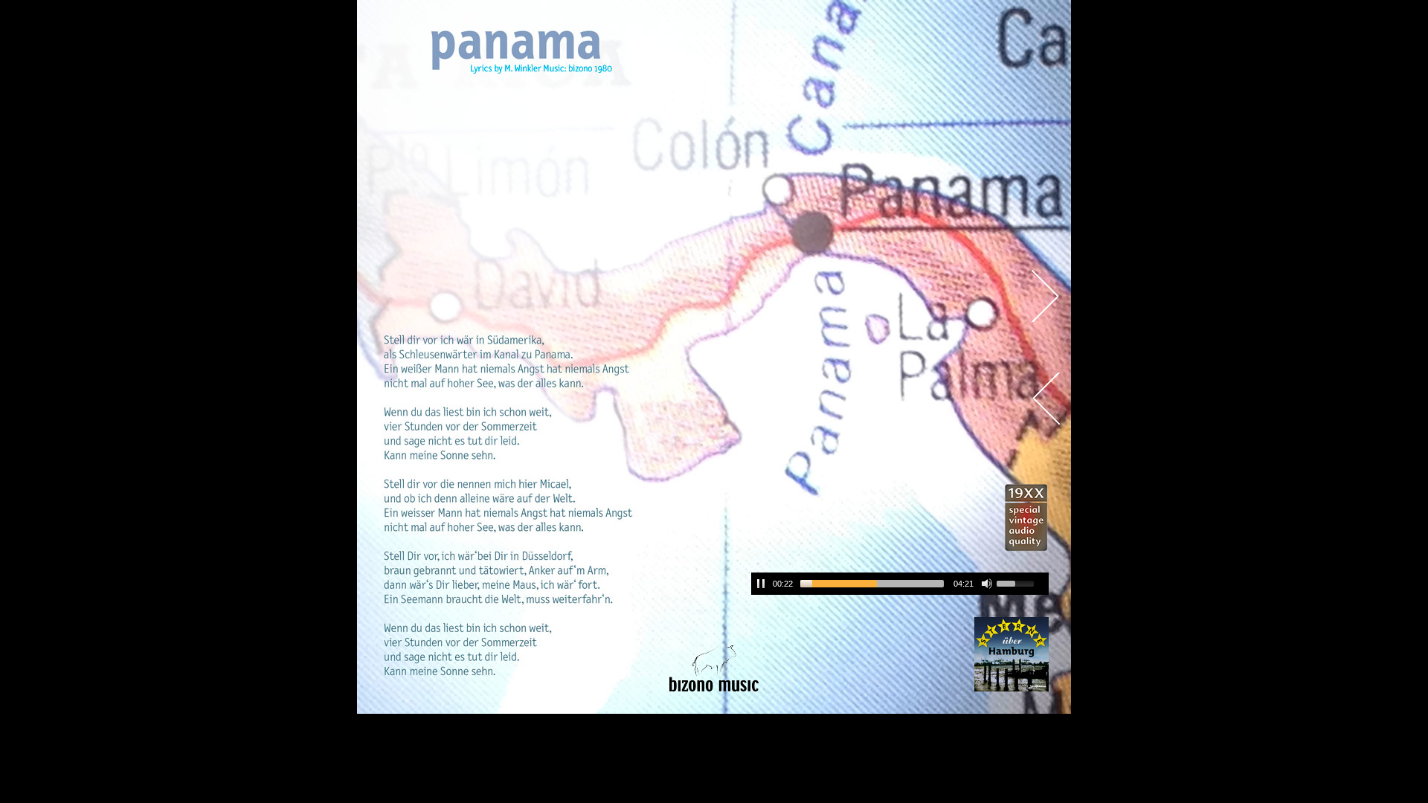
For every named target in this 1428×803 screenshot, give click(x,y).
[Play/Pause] (761, 584)
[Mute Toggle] (987, 584)
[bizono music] (714, 669)
